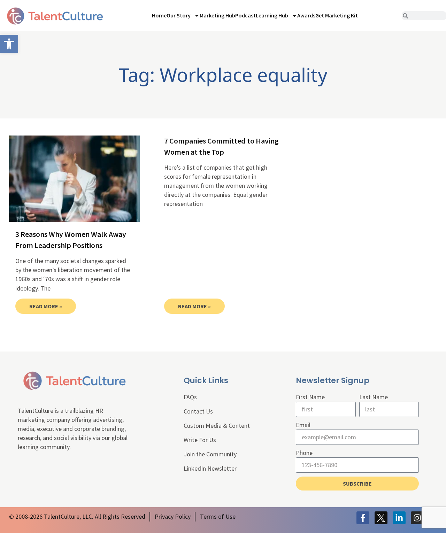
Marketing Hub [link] (217, 15)
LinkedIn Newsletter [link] (210, 468)
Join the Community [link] (210, 454)
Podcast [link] (245, 15)
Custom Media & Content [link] (217, 426)
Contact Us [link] (198, 411)
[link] (9, 44)
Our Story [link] (179, 15)
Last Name (373, 397)
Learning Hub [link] (272, 15)
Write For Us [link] (200, 440)
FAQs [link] (190, 397)
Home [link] (159, 15)
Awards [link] (306, 15)
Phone (304, 453)
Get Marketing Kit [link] (336, 15)
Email (303, 425)
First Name (310, 397)
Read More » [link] (45, 306)
